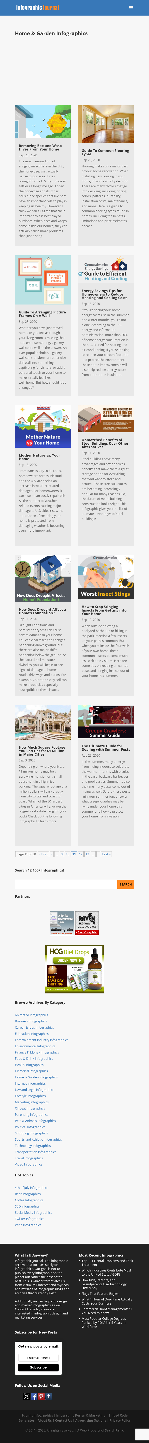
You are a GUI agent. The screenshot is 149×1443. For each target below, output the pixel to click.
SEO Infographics (27, 1206)
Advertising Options (90, 1420)
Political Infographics (30, 1127)
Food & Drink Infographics (34, 1058)
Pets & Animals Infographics (35, 1121)
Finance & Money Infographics (37, 1052)
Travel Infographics (29, 1158)
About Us (45, 1420)
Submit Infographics (37, 1415)
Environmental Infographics (35, 1046)
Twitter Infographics (29, 1219)
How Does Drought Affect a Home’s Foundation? (42, 611)
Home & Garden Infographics (36, 1077)
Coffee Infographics (29, 1200)
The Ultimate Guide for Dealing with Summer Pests (106, 748)
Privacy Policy (120, 1420)
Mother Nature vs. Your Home (39, 457)
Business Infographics (31, 1021)
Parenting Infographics (31, 1114)
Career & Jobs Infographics (34, 1027)
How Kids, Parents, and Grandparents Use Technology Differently (104, 1284)
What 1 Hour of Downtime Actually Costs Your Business (107, 1301)
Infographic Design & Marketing (80, 1415)
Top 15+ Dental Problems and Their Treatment (107, 1263)
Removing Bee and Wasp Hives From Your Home (40, 147)
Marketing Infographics (32, 1102)
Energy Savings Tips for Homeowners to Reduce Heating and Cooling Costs (104, 294)
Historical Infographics (31, 1071)
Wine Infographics (28, 1225)
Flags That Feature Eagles (100, 1294)
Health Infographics (29, 1065)
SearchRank (114, 1430)
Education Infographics (32, 1034)
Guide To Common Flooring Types (105, 152)
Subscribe (38, 1367)
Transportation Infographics (35, 1152)
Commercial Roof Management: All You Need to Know (107, 1311)
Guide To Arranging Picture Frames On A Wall (42, 314)
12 (80, 854)
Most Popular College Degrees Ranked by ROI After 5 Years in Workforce (104, 1322)
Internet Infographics (30, 1083)
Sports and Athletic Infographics (38, 1139)
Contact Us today (27, 1309)
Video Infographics (28, 1164)
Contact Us (63, 1420)
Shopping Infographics (31, 1133)
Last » (106, 854)
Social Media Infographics (33, 1212)
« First (43, 854)
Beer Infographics (28, 1194)
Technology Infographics (33, 1146)
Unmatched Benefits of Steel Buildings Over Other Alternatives (105, 443)
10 (67, 854)
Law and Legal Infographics (34, 1090)
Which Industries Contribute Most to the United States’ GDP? (106, 1272)
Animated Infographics (31, 1015)
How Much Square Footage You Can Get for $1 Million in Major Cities (42, 751)
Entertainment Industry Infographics (41, 1040)
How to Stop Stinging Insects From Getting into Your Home (104, 610)
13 (87, 854)
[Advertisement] (82, 71)
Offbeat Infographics (30, 1108)
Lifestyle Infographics (30, 1096)
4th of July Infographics (31, 1188)
